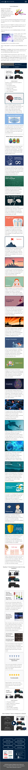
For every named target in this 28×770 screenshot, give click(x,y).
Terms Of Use (17, 765)
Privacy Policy (9, 767)
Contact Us (19, 767)
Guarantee (14, 767)
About (13, 765)
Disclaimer (22, 765)
